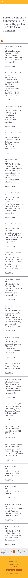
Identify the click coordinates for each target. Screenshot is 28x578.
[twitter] (10, 570)
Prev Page (4, 552)
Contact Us (13, 559)
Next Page (22, 551)
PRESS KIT (18, 570)
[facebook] (7, 570)
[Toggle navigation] (25, 2)
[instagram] (13, 570)
